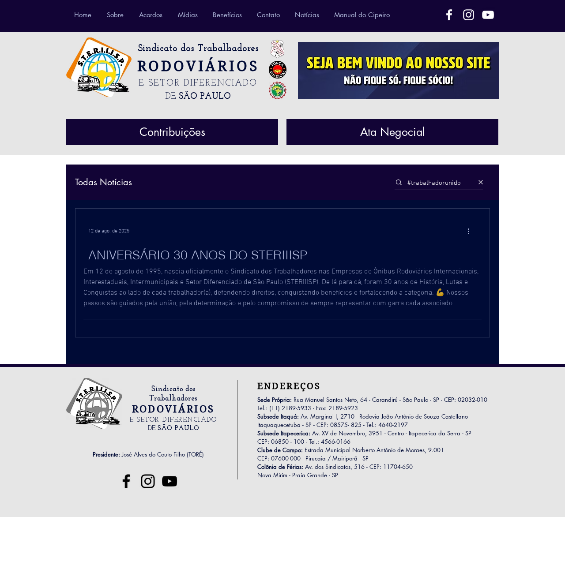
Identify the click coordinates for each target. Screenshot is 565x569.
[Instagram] (148, 481)
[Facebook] (449, 14)
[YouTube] (169, 481)
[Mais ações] (471, 231)
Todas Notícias (103, 182)
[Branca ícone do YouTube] (488, 14)
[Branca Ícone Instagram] (468, 14)
